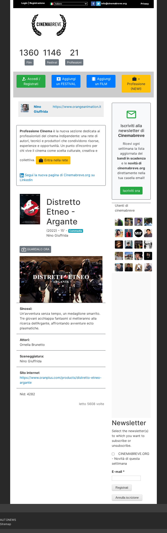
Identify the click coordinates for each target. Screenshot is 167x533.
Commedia (75, 230)
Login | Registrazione (33, 3)
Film (29, 62)
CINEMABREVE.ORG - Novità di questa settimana (130, 458)
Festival (52, 62)
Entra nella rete (53, 160)
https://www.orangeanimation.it (77, 107)
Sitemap (5, 524)
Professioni (74, 62)
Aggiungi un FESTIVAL (66, 81)
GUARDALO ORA (35, 249)
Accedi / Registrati (31, 81)
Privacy (145, 3)
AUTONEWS (8, 519)
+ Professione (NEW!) (136, 83)
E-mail (118, 472)
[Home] (48, 25)
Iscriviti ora (131, 191)
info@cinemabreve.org (114, 3)
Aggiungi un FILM (101, 81)
